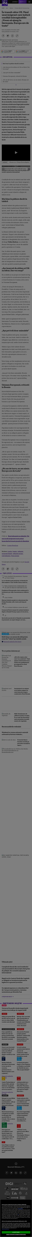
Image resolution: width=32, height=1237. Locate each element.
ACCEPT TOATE (15, 1232)
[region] (16, 1218)
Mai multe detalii (20, 1208)
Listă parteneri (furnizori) (5, 1229)
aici (18, 1214)
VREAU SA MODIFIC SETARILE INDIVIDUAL (16, 1234)
